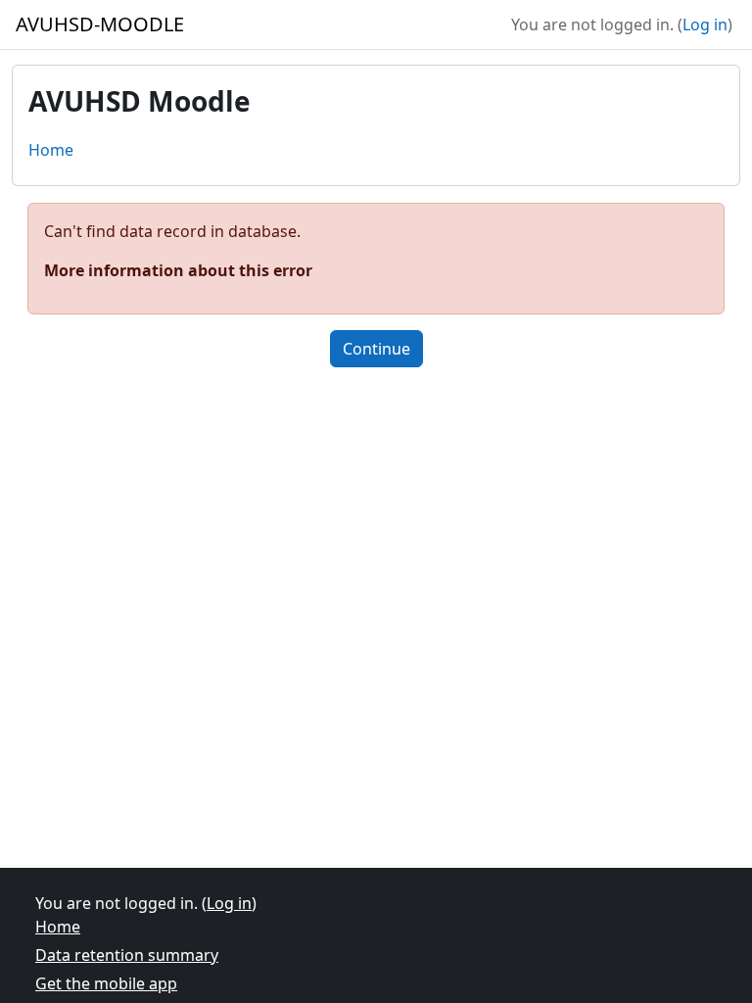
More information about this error (178, 270)
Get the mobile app (106, 983)
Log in (705, 24)
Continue (376, 348)
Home (50, 150)
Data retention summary (126, 955)
